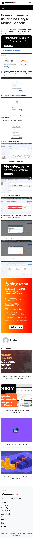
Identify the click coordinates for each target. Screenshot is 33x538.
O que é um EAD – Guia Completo (16, 444)
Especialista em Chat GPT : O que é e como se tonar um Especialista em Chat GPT (16, 377)
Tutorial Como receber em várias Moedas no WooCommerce (16, 478)
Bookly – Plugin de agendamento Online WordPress (16, 411)
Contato (3, 517)
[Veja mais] (16, 305)
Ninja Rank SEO (5, 505)
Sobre (2, 519)
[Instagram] (2, 526)
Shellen (13, 340)
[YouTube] (5, 526)
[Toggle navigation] (30, 2)
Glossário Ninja (4, 508)
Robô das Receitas (5, 510)
